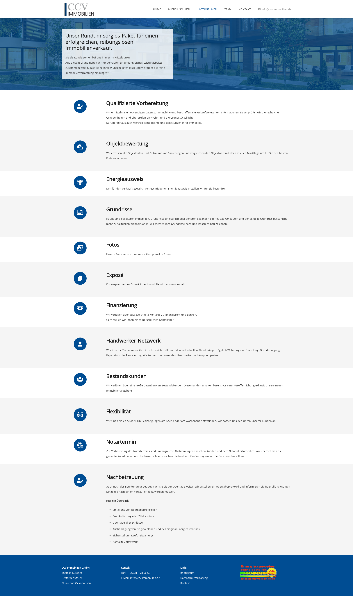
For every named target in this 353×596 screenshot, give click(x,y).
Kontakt (185, 583)
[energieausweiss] (265, 572)
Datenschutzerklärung (194, 578)
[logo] (79, 9)
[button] (219, 9)
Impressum (187, 572)
